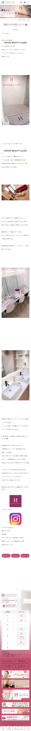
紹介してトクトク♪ (6, 555)
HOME (6, 19)
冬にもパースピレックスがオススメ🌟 (25, 555)
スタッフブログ (13, 19)
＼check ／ (11, 527)
